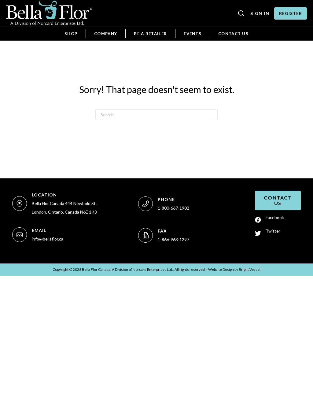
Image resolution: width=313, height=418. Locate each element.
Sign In (259, 13)
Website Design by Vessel (234, 269)
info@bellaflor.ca (47, 238)
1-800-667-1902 (173, 208)
